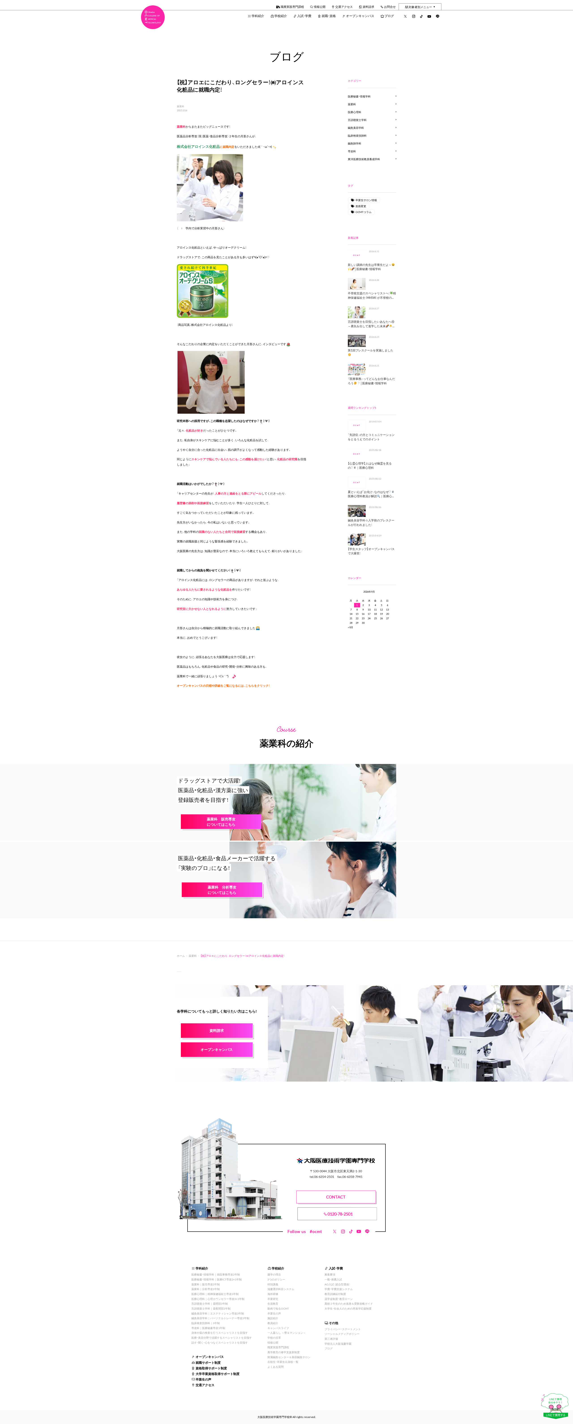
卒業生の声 (203, 1379)
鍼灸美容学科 (356, 128)
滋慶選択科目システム (280, 1289)
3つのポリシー (276, 1279)
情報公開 (319, 6)
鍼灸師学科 (354, 143)
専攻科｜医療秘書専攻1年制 (208, 1328)
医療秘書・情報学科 (359, 96)
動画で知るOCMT (278, 1308)
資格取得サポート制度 (211, 1368)
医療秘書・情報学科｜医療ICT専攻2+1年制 (216, 1279)
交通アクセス (344, 6)
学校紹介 (280, 15)
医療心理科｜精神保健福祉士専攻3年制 (215, 1294)
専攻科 (352, 151)
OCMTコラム (363, 212)
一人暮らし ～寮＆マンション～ (286, 1333)
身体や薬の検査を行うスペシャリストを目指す (219, 1333)
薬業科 (180, 106)
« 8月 (350, 627)
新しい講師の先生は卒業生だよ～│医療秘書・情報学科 (369, 266)
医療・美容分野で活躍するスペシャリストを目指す (221, 1338)
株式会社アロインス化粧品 (208, 325)
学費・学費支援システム (339, 1289)
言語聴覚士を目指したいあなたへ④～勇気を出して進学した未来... (371, 323)
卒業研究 (272, 1299)
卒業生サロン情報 (366, 200)
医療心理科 (354, 112)
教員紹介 (272, 1323)
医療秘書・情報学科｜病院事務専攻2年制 (215, 1274)
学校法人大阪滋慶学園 (338, 1344)
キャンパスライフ (278, 1328)
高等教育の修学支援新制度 (283, 1352)
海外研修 (272, 1294)
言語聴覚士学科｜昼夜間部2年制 (211, 1308)
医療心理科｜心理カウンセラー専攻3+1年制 (217, 1299)
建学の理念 (274, 1274)
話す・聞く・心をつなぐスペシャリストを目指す (219, 1342)
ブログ (389, 15)
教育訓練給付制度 (335, 1294)
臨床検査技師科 (357, 135)
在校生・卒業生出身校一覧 (282, 1362)
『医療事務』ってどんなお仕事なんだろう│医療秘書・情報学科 (371, 380)
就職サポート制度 (208, 1362)
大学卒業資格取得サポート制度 (217, 1373)
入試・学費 (304, 15)
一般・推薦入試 (333, 1279)
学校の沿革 (274, 1338)
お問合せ (390, 6)
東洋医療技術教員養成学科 (364, 159)
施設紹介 (272, 1318)
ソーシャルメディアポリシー (342, 1334)
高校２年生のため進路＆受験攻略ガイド (349, 1303)
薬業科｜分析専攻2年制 (205, 1289)
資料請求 (368, 6)
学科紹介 (258, 15)
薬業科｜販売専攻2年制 (205, 1284)
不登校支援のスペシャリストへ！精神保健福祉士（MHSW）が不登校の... (372, 295)
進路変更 (360, 206)
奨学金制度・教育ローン (339, 1299)
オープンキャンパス (360, 15)
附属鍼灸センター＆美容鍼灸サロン (288, 1357)
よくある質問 (275, 1367)
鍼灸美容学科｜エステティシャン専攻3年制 (217, 1313)
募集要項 (330, 1274)
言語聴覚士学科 (357, 120)
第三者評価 (331, 1339)
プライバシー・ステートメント (343, 1329)
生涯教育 (272, 1303)
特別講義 (272, 1284)
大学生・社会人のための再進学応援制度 (348, 1308)
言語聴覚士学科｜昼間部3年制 (209, 1303)
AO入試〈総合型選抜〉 (338, 1284)
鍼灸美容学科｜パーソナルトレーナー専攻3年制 (220, 1318)
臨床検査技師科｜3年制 (205, 1323)
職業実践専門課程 (292, 6)
